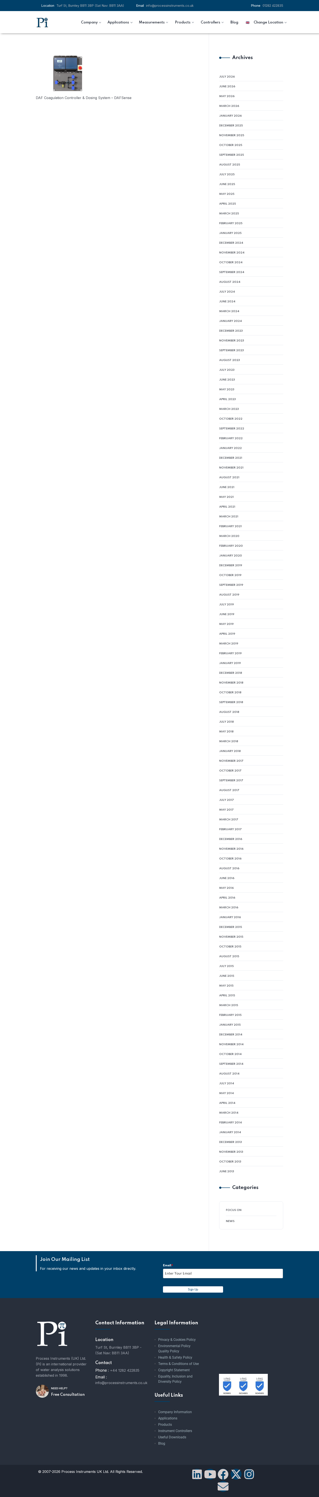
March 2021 (228, 516)
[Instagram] (249, 1474)
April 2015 (227, 995)
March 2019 (228, 643)
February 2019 (230, 653)
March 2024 (229, 311)
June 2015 (226, 976)
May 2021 (226, 497)
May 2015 (226, 985)
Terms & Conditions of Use (178, 1364)
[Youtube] (210, 1474)
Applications (167, 1418)
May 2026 (227, 96)
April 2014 (227, 1103)
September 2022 (231, 428)
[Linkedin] (197, 1474)
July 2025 (227, 174)
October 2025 (230, 145)
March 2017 (228, 819)
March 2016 (228, 907)
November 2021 (231, 467)
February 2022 (231, 438)
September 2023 (231, 350)
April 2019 (227, 634)
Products (165, 1424)
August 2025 (229, 164)
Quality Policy (168, 1351)
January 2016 (230, 917)
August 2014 (229, 1073)
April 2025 (227, 203)
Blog (161, 1443)
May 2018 (226, 731)
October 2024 (231, 262)
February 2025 (230, 223)
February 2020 (231, 546)
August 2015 (229, 956)
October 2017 (230, 770)
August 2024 (229, 282)
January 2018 (230, 751)
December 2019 (230, 565)
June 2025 (227, 184)
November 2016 (231, 849)
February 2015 (230, 1015)
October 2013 (230, 1161)
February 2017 (230, 829)
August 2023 (229, 360)
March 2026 (229, 106)
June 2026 (227, 86)
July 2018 (226, 721)
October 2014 (230, 1054)
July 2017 (226, 800)
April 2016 (227, 897)
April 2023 (227, 399)
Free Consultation (68, 1395)
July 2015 (226, 966)
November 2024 (232, 252)
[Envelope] (223, 1486)
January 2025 (230, 233)
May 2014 (226, 1093)
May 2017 (226, 809)
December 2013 (230, 1142)
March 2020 (229, 536)
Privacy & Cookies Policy (177, 1340)
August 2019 (229, 594)
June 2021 (226, 487)
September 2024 (231, 272)
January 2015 (230, 1024)
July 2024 (227, 291)
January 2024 (230, 321)
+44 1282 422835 (124, 1370)
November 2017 (231, 761)
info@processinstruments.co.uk (170, 5)
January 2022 (230, 448)
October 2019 (230, 575)
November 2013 (231, 1152)
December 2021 (230, 458)
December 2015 (230, 927)
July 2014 (226, 1083)
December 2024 (231, 243)
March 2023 (229, 409)
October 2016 (230, 858)
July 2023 (226, 370)
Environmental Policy (174, 1346)
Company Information (175, 1412)
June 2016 (226, 878)
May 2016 (226, 888)
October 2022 (230, 418)
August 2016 (229, 868)
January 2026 (230, 115)
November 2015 (231, 937)
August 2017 (229, 790)
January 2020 (230, 555)
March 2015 (228, 1005)
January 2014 (230, 1132)
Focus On (234, 1210)
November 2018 (231, 682)
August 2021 (229, 477)
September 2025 (231, 155)
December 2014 (230, 1034)
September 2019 (231, 585)
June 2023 (227, 379)
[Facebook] (223, 1474)
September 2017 (231, 780)
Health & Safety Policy (175, 1357)
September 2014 (231, 1064)
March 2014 (228, 1112)
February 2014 (230, 1122)
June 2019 (226, 614)
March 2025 (229, 213)
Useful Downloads (172, 1437)
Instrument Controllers (175, 1431)
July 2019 (226, 604)
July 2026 (227, 76)
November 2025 (231, 135)
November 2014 (231, 1044)
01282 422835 (273, 5)
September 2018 (231, 702)
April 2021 (227, 506)
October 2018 (230, 692)
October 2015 (230, 946)
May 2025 (226, 194)
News (230, 1221)
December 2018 (230, 673)
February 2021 (230, 526)
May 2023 (226, 389)
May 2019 (226, 624)
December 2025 (231, 125)
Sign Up (193, 1289)
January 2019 (230, 663)
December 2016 (230, 839)
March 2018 (228, 741)
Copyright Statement (174, 1370)
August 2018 (229, 712)
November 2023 (231, 340)
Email (168, 1265)
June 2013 (226, 1171)
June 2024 (227, 301)
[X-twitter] (236, 1474)
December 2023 (231, 331)
